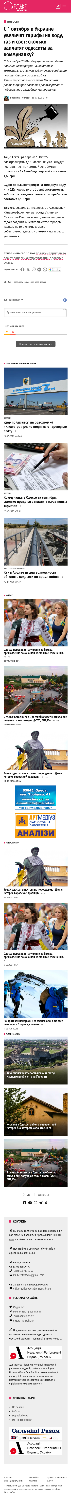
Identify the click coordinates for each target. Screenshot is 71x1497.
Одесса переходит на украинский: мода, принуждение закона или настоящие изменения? (34, 651)
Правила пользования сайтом (57, 1479)
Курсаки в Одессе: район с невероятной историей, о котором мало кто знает (31, 1126)
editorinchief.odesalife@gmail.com (32, 1288)
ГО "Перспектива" (22, 1419)
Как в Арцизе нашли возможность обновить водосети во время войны (31, 574)
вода (16, 282)
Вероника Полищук (20, 97)
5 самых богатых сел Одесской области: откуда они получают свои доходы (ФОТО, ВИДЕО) (35, 718)
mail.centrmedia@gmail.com (28, 1275)
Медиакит (18, 1307)
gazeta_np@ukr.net (23, 1320)
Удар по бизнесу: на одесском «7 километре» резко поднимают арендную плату (35, 426)
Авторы (43, 1195)
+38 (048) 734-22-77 (23, 1270)
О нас (26, 1195)
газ (20, 282)
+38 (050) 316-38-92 (23, 1316)
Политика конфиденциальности (13, 1479)
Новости (13, 22)
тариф (43, 282)
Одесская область (11, 569)
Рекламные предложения (27, 1311)
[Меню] (65, 6)
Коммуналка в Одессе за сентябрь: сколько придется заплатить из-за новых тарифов (35, 501)
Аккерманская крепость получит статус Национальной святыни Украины (31, 1074)
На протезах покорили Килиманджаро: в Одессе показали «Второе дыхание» (33, 1022)
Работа (16, 1411)
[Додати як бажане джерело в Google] (55, 269)
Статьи (22, 569)
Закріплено (58, 6)
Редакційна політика (34, 1479)
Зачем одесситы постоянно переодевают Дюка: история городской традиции (33, 775)
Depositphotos (20, 1415)
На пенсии (18, 1407)
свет (37, 282)
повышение (28, 282)
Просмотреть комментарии (35, 344)
